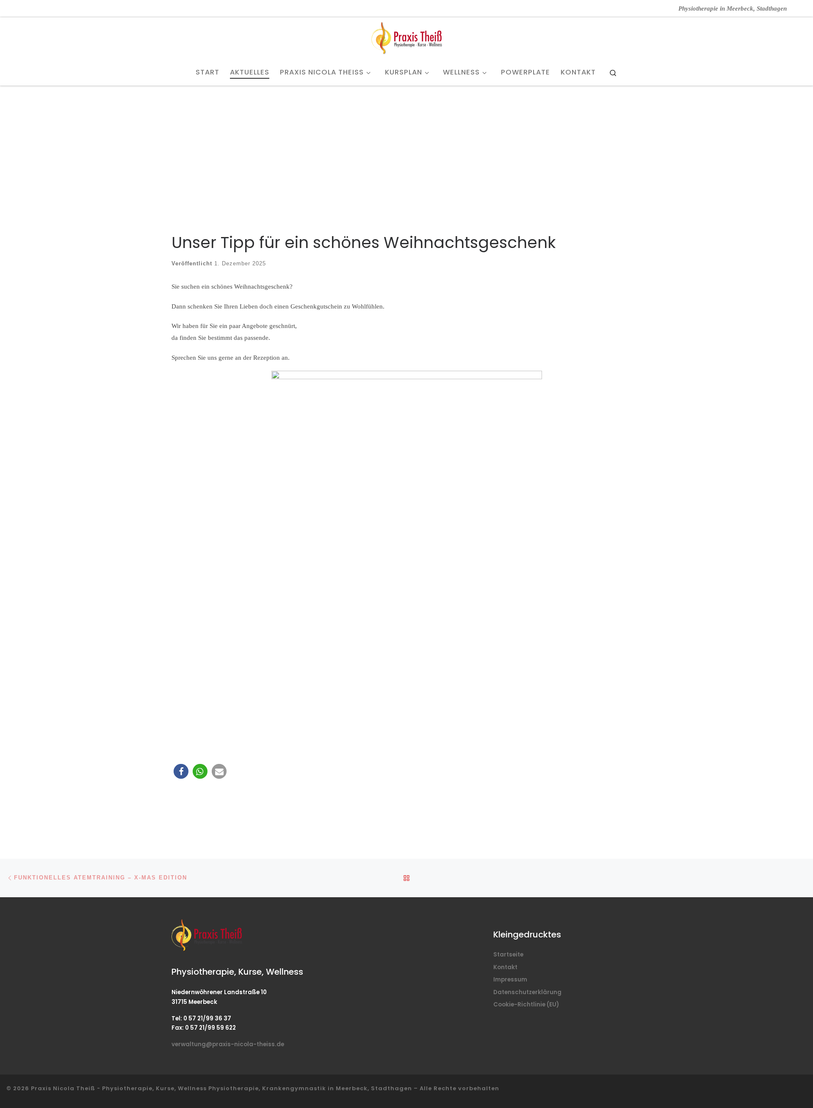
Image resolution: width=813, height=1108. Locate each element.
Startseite (508, 955)
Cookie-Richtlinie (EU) (526, 1005)
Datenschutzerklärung (527, 992)
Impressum (510, 980)
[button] (181, 771)
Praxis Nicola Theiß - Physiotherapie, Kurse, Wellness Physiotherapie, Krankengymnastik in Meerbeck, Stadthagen (221, 1088)
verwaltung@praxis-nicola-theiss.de (227, 1044)
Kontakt (505, 967)
